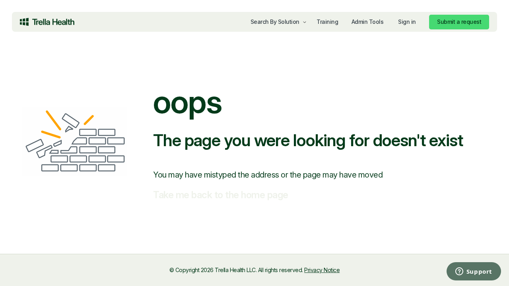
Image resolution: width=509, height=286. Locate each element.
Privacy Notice (322, 270)
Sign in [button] (407, 21)
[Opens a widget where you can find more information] (441, 272)
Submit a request (459, 21)
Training (327, 21)
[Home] (47, 22)
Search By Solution (275, 21)
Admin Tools (368, 21)
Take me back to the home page (220, 195)
